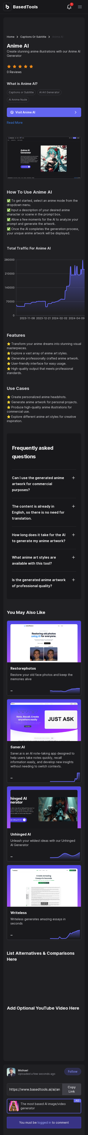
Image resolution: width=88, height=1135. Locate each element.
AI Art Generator (49, 92)
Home (10, 36)
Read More (15, 122)
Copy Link (72, 1089)
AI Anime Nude (18, 99)
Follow (73, 1071)
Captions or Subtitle (33, 36)
